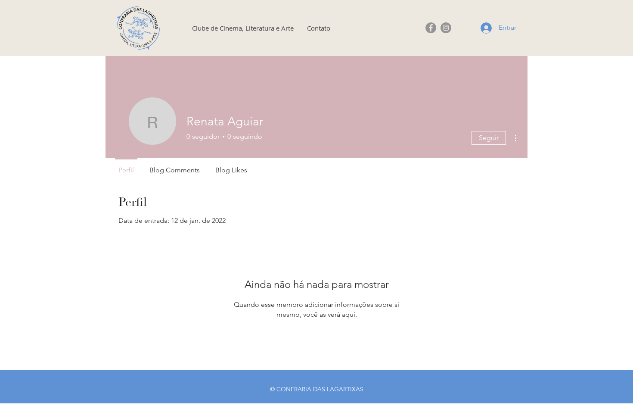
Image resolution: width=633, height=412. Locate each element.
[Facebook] (430, 27)
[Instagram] (446, 27)
